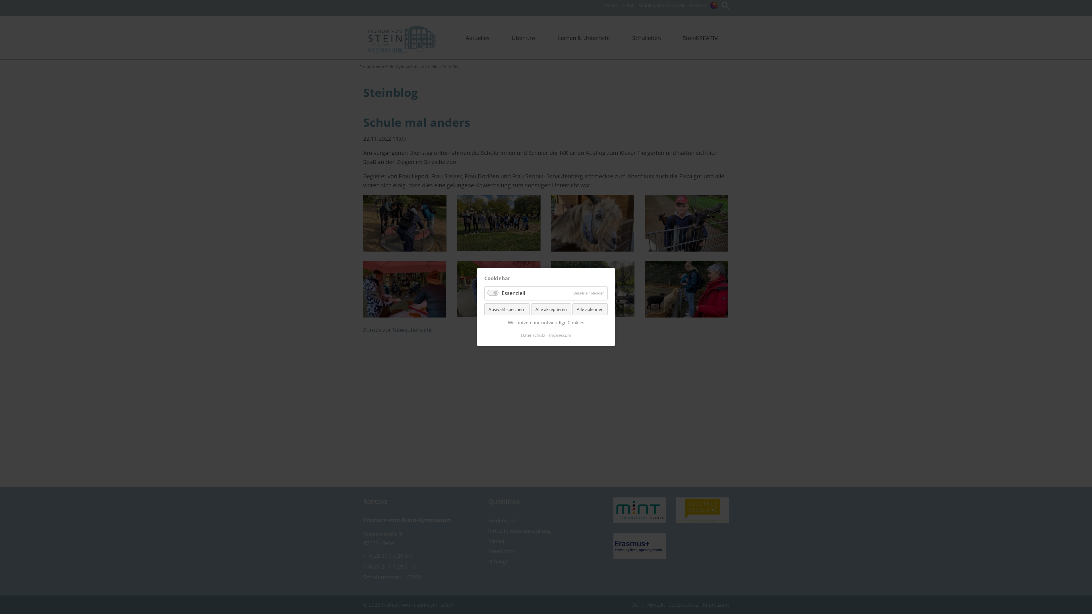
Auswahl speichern (507, 309)
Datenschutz (533, 335)
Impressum (560, 335)
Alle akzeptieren (551, 309)
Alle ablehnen (590, 309)
